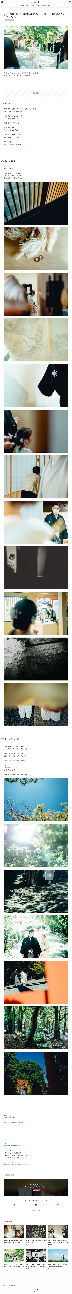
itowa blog (36, 2)
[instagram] (35, 1289)
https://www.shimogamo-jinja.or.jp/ (13, 144)
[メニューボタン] (70, 2)
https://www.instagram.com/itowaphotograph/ (16, 1165)
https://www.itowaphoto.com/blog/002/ (14, 1122)
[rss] (37, 1289)
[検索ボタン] (2, 2)
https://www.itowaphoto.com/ (12, 1145)
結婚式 (7, 20)
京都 (12, 20)
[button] (14, 1204)
